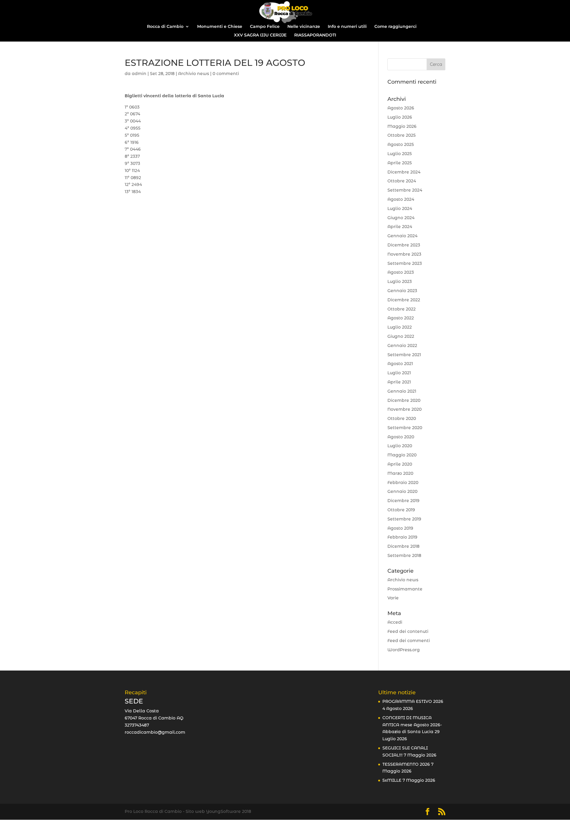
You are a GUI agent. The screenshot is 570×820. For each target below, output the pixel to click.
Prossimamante (404, 589)
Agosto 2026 (400, 108)
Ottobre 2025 (401, 135)
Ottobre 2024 (401, 181)
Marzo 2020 (400, 473)
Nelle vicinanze (303, 26)
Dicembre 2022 (403, 299)
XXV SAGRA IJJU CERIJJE (260, 35)
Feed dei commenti (408, 640)
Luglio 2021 (399, 372)
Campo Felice (265, 26)
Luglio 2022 (399, 327)
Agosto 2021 (400, 363)
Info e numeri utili (347, 26)
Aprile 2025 (399, 162)
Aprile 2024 (399, 226)
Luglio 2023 (399, 281)
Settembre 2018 (404, 555)
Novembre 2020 (404, 409)
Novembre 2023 (404, 254)
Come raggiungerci (395, 26)
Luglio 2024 (399, 208)
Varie (393, 598)
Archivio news (193, 73)
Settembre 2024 (404, 190)
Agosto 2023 (400, 272)
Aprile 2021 (399, 382)
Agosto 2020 (400, 437)
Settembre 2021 (404, 354)
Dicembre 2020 (403, 400)
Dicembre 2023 (403, 245)
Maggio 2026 (402, 126)
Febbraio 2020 (402, 482)
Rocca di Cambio (165, 26)
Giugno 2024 (400, 217)
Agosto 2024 (400, 199)
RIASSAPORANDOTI (315, 35)
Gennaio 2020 (402, 491)
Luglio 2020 (399, 445)
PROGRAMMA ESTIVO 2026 (412, 701)
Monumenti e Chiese (219, 26)
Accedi (394, 622)
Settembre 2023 (404, 263)
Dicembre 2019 (403, 500)
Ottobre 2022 (401, 309)
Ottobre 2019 (401, 509)
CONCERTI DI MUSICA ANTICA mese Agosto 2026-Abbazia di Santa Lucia (412, 725)
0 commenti (226, 73)
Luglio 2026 (399, 117)
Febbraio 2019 (402, 537)
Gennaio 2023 (402, 290)
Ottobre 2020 (401, 418)
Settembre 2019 (404, 519)
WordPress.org (403, 649)
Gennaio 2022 (402, 345)
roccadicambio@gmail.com (155, 732)
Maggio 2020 (402, 455)
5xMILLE (391, 780)
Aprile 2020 (399, 464)
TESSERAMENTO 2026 (406, 764)
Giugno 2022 (400, 336)
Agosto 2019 (400, 528)
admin (139, 73)
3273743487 (137, 725)
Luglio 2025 (399, 153)
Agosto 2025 (400, 144)
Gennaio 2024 (402, 235)
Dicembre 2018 (403, 546)
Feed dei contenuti (407, 631)
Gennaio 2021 (401, 391)
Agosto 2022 (400, 318)
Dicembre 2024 (403, 172)
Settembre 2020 (404, 427)
